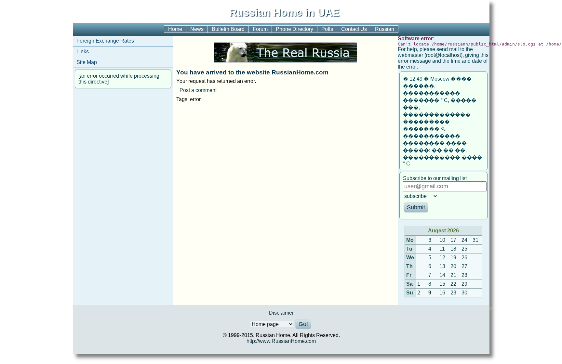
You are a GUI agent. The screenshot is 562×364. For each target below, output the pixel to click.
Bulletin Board (228, 29)
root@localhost (443, 55)
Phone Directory (294, 29)
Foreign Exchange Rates (105, 41)
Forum (260, 29)
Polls (327, 29)
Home (175, 29)
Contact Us (354, 29)
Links (82, 51)
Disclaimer (281, 313)
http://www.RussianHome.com (281, 341)
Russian (384, 29)
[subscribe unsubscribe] (443, 196)
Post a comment (198, 90)
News (197, 29)
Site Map (86, 62)
